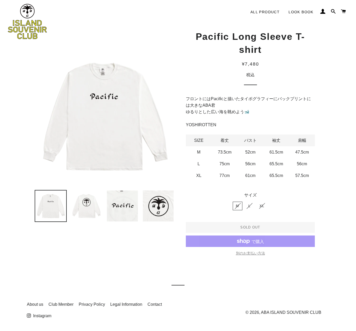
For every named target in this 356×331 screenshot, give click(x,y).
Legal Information (126, 304)
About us (35, 304)
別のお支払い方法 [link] (250, 253)
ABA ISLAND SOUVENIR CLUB (291, 312)
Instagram (41, 316)
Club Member (60, 304)
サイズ (250, 195)
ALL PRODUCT (265, 12)
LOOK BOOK (301, 12)
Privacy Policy (92, 304)
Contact (155, 304)
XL (262, 206)
